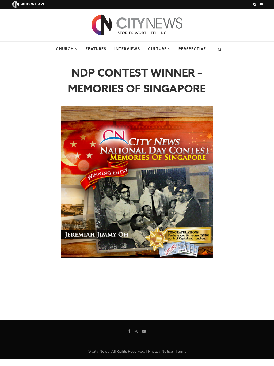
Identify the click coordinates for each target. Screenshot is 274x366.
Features (96, 49)
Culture (157, 49)
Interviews (127, 49)
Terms (181, 351)
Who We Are (33, 4)
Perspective (192, 49)
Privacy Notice (160, 351)
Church (65, 49)
